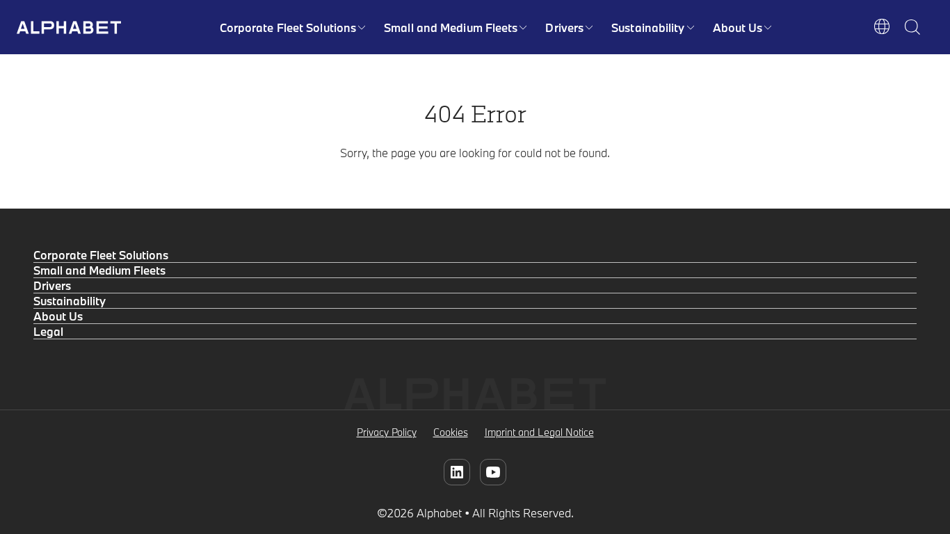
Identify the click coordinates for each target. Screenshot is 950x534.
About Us (738, 27)
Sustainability (647, 27)
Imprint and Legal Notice (539, 432)
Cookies (450, 432)
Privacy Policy (387, 432)
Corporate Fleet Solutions (288, 27)
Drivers (564, 27)
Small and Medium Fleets (450, 27)
